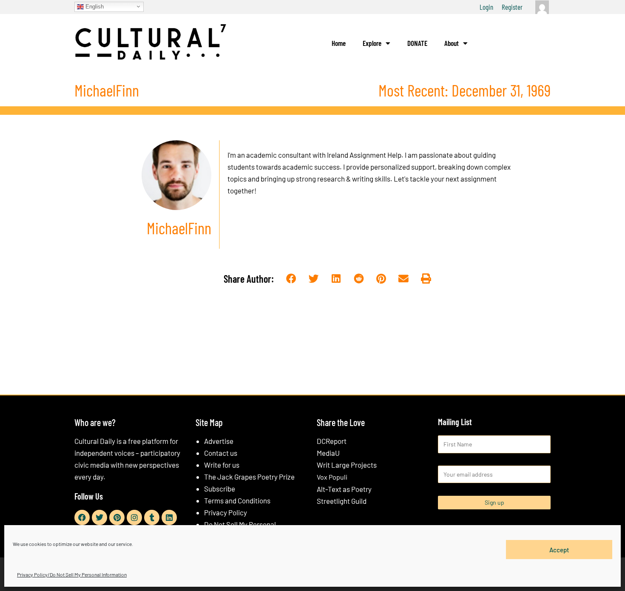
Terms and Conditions (237, 500)
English (94, 6)
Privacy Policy (225, 512)
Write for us (221, 464)
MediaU (328, 453)
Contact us (220, 453)
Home (339, 43)
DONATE (417, 43)
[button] (291, 279)
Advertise (218, 441)
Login (486, 7)
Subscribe (219, 488)
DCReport (332, 441)
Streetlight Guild (341, 501)
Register (512, 7)
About (451, 43)
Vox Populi (332, 477)
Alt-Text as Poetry (344, 489)
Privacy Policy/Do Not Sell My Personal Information (72, 574)
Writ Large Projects (347, 464)
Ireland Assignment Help (364, 155)
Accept (559, 549)
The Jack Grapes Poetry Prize (249, 476)
